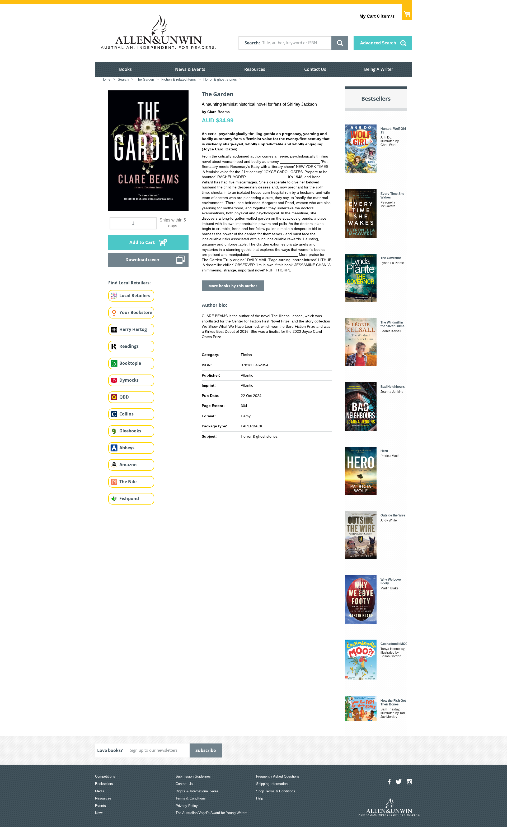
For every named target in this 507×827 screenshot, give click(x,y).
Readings (129, 346)
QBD (124, 397)
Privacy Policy (187, 806)
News (99, 813)
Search (252, 43)
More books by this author (232, 285)
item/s (377, 16)
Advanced (378, 43)
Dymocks (129, 380)
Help (259, 798)
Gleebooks (130, 431)
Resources (254, 69)
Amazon (128, 465)
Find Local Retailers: (129, 283)
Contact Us (315, 69)
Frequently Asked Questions (277, 776)
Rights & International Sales (197, 791)
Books (125, 69)
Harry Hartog (133, 329)
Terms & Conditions (191, 798)
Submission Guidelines (193, 776)
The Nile (128, 481)
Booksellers (104, 784)
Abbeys (126, 448)
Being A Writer (378, 69)
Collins (126, 414)
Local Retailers (134, 295)
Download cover (142, 259)
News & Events (190, 69)
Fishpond (129, 498)
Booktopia (130, 363)
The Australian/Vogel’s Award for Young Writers (211, 813)
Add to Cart (142, 242)
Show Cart (407, 12)
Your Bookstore (135, 312)
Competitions (105, 776)
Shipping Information (272, 784)
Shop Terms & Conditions (275, 791)
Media (99, 791)
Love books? (110, 750)
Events (100, 806)
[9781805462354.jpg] (148, 150)
